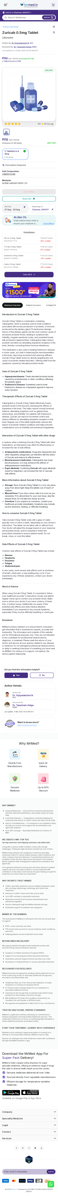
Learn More (48, 223)
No (43, 675)
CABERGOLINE (8, 174)
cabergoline (7, 37)
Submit (51, 1172)
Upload (47, 17)
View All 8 (27, 274)
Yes (18, 675)
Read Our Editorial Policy (27, 725)
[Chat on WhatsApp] (51, 1184)
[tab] (6, 132)
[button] (5, 5)
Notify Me (27, 199)
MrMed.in (14, 1189)
